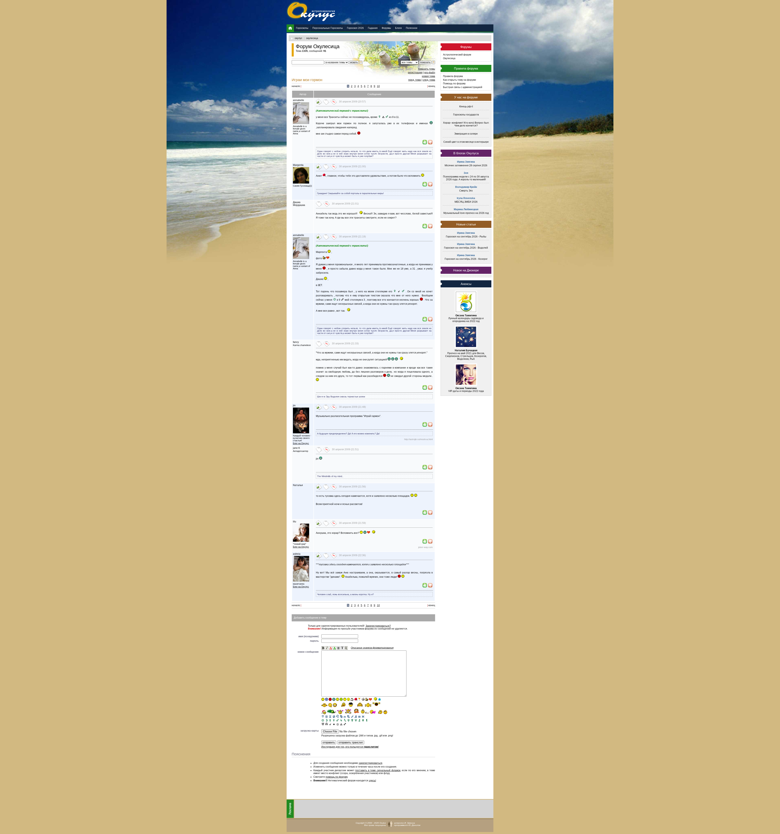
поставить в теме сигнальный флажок (377, 770)
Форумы (386, 28)
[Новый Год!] (323, 712)
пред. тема (414, 79)
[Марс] (337, 720)
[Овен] (322, 716)
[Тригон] (341, 723)
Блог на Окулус (301, 443)
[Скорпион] (348, 716)
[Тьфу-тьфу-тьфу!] (380, 712)
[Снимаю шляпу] (351, 704)
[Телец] (326, 716)
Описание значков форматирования (372, 647)
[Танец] (375, 699)
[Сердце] (370, 699)
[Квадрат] (337, 723)
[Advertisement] (419, 12)
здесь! (372, 780)
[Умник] (335, 705)
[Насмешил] (342, 704)
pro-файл (429, 72)
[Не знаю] (324, 705)
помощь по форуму (337, 776)
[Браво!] (360, 704)
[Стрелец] (352, 716)
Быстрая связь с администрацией (462, 87)
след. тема (429, 79)
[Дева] (341, 716)
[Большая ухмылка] (333, 699)
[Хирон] (359, 720)
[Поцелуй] (348, 699)
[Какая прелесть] (340, 712)
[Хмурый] (326, 699)
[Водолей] (359, 716)
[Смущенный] (330, 699)
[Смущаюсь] (356, 711)
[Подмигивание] (337, 699)
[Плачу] (373, 712)
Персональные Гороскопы (327, 28)
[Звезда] (379, 699)
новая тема (428, 76)
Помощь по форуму (454, 83)
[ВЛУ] (326, 723)
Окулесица (449, 58)
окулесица (312, 38)
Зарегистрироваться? (378, 625)
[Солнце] (322, 720)
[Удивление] (344, 699)
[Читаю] (348, 711)
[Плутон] (348, 720)
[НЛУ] (322, 723)
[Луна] (326, 720)
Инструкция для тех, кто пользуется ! (350, 746)
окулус (298, 38)
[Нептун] (355, 720)
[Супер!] (368, 704)
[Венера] (333, 720)
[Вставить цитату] (346, 648)
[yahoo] (376, 704)
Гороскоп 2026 (355, 28)
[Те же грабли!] (365, 711)
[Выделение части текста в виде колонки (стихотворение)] (338, 648)
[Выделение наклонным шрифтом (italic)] (326, 648)
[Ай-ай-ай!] (386, 711)
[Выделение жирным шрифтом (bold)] (323, 648)
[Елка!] (331, 711)
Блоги (398, 28)
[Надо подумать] (330, 705)
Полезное (411, 28)
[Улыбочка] (322, 699)
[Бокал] (359, 699)
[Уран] (352, 720)
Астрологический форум (457, 54)
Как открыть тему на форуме (459, 79)
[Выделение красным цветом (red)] (330, 648)
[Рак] (333, 716)
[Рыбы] (363, 716)
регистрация (415, 72)
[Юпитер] (341, 720)
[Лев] (337, 716)
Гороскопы (302, 28)
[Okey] (366, 699)
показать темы (426, 68)
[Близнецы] (330, 716)
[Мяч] (363, 699)
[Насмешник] (341, 699)
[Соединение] (330, 723)
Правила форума (453, 76)
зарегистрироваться (370, 763)
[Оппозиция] (344, 723)
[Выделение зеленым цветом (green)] (334, 648)
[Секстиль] (333, 723)
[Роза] (355, 699)
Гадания (373, 28)
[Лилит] (366, 720)
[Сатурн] (344, 720)
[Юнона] (363, 720)
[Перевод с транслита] (342, 648)
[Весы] (344, 716)
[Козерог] (355, 716)
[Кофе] (352, 699)
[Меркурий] (330, 720)
